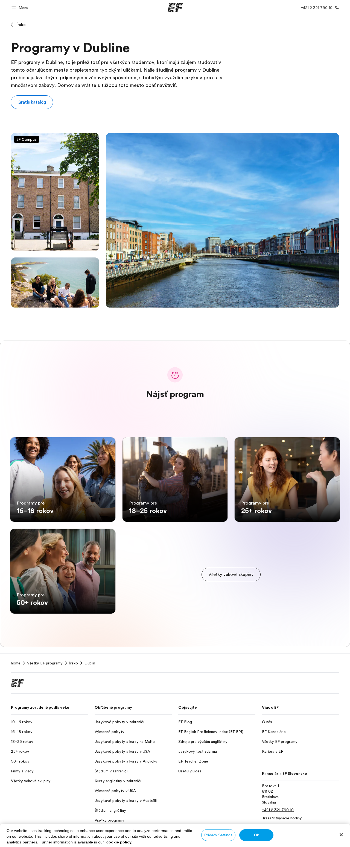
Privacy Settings (218, 835)
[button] (20, 7)
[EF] (175, 7)
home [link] (16, 663)
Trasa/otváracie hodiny (282, 818)
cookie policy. (119, 842)
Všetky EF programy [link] (45, 663)
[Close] (341, 835)
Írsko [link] (73, 663)
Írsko (21, 24)
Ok (256, 835)
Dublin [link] (89, 663)
